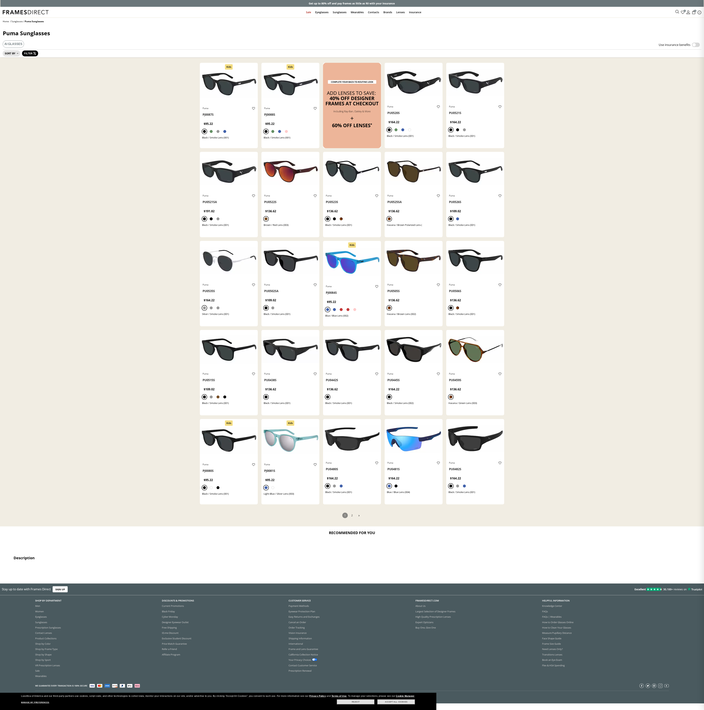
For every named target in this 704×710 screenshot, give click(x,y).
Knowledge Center (552, 606)
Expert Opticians (424, 622)
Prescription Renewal (300, 670)
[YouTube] (666, 686)
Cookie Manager (405, 696)
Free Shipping (169, 627)
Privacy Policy (317, 696)
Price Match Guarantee (174, 643)
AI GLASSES (13, 44)
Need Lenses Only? (552, 649)
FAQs (545, 611)
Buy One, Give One (425, 627)
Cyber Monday (170, 616)
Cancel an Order (297, 622)
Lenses (400, 12)
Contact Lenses (43, 633)
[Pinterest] (654, 686)
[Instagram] (660, 686)
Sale (308, 12)
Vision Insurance (298, 633)
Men (37, 606)
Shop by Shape (43, 654)
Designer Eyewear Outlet (175, 622)
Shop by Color (43, 643)
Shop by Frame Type (46, 649)
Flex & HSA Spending (553, 665)
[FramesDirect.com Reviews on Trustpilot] (556, 589)
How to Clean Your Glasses (556, 627)
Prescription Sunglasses (48, 627)
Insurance (415, 12)
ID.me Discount (170, 633)
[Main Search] (677, 12)
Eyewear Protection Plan (302, 611)
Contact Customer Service (303, 665)
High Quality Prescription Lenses (433, 616)
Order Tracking (297, 627)
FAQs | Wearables (552, 616)
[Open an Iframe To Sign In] (688, 12)
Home (6, 21)
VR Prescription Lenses (47, 665)
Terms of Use (339, 696)
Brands (387, 12)
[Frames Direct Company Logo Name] (26, 12)
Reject (356, 702)
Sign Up (60, 589)
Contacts (373, 12)
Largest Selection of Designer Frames (435, 611)
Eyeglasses (322, 12)
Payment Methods (299, 606)
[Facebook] (641, 686)
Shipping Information (300, 638)
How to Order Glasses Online (557, 622)
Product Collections (45, 638)
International (296, 643)
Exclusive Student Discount (176, 638)
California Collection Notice (303, 654)
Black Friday (168, 611)
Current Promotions (173, 606)
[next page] (359, 515)
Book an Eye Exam (552, 660)
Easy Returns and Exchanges (304, 616)
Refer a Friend (169, 649)
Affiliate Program (171, 654)
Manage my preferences (35, 702)
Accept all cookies (396, 702)
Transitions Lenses (552, 654)
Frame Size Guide (551, 643)
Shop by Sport (43, 660)
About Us (420, 606)
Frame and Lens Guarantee (303, 649)
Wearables (357, 12)
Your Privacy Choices (300, 660)
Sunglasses (339, 12)
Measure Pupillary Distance (557, 633)
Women (39, 611)
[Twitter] (648, 686)
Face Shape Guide (551, 638)
